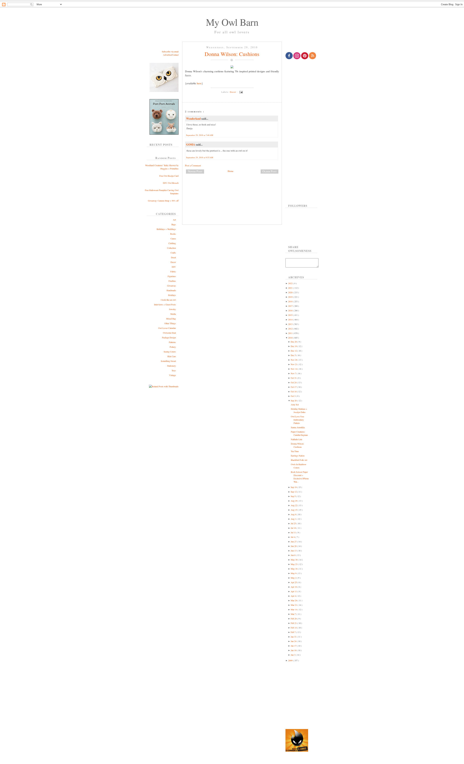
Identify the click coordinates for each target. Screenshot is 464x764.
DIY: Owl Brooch (171, 182)
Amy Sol (295, 404)
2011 (290, 333)
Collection (171, 247)
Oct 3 (293, 396)
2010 (290, 337)
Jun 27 (294, 541)
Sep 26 (294, 400)
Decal (173, 257)
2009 (290, 660)
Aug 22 (294, 505)
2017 (290, 305)
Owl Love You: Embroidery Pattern (297, 419)
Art (174, 219)
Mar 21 (294, 604)
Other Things (170, 323)
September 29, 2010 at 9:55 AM (199, 157)
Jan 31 (294, 636)
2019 (290, 296)
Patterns (172, 342)
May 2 (294, 577)
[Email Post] (240, 91)
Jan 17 (294, 645)
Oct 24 (294, 382)
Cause (173, 238)
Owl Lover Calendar (167, 328)
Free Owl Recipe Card (169, 175)
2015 (290, 315)
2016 (290, 310)
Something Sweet (168, 361)
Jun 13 (294, 550)
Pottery (173, 346)
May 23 (294, 564)
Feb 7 (293, 632)
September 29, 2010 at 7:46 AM (199, 135)
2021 (290, 287)
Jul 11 (294, 532)
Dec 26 (294, 341)
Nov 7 (294, 373)
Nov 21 (294, 364)
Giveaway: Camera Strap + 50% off (163, 200)
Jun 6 (293, 555)
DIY (174, 266)
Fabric (173, 271)
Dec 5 (293, 355)
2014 (290, 319)
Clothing (172, 243)
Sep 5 (293, 496)
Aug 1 (294, 518)
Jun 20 (294, 546)
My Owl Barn (232, 21)
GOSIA (191, 144)
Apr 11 (294, 591)
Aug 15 (294, 509)
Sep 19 (294, 487)
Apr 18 (294, 586)
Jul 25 (294, 523)
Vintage (172, 375)
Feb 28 (294, 618)
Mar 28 (294, 600)
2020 (290, 292)
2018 (290, 301)
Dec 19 (294, 346)
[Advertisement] (232, 188)
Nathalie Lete (296, 439)
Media (173, 313)
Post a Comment (193, 165)
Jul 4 (293, 536)
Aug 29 (294, 500)
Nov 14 (294, 368)
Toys (174, 370)
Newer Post (195, 171)
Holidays (172, 295)
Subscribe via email (170, 51)
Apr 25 (294, 582)
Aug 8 (294, 514)
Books (173, 233)
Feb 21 (294, 623)
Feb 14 (294, 627)
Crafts (173, 252)
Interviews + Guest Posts (165, 304)
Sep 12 (294, 491)
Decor (173, 262)
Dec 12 (294, 350)
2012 (290, 328)
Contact (175, 54)
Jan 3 (293, 654)
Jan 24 (294, 641)
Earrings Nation (297, 455)
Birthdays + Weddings (166, 229)
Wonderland (193, 119)
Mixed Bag (171, 318)
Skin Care (171, 356)
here (199, 83)
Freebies (172, 280)
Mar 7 (294, 614)
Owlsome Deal (169, 332)
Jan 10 (294, 650)
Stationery (171, 365)
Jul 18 (294, 527)
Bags (173, 224)
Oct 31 (294, 377)
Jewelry (172, 309)
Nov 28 (294, 359)
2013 (290, 324)
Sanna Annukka (298, 427)
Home (230, 171)
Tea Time (295, 451)
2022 (290, 283)
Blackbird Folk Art (299, 459)
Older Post (269, 171)
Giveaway (171, 285)
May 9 (294, 573)
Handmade (171, 290)
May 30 (294, 559)
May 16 (294, 568)
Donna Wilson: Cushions (232, 53)
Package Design (169, 337)
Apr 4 (293, 595)
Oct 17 (294, 386)
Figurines (172, 276)
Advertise (167, 54)
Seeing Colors (170, 351)
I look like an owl (168, 299)
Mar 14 (294, 609)
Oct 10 (294, 391)
